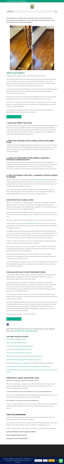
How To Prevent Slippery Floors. (16, 339)
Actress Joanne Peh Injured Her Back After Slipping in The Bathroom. (28, 366)
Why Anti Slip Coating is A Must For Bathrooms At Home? (24, 356)
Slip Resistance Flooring (23, 349)
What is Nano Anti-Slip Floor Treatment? (19, 353)
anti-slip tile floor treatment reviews (25, 331)
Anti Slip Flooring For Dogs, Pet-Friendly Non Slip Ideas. (23, 359)
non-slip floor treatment (32, 223)
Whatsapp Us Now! (14, 116)
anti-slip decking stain (40, 179)
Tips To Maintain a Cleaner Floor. (16, 342)
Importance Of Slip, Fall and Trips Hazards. (19, 346)
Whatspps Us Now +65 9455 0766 (16, 438)
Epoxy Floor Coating (21, 363)
